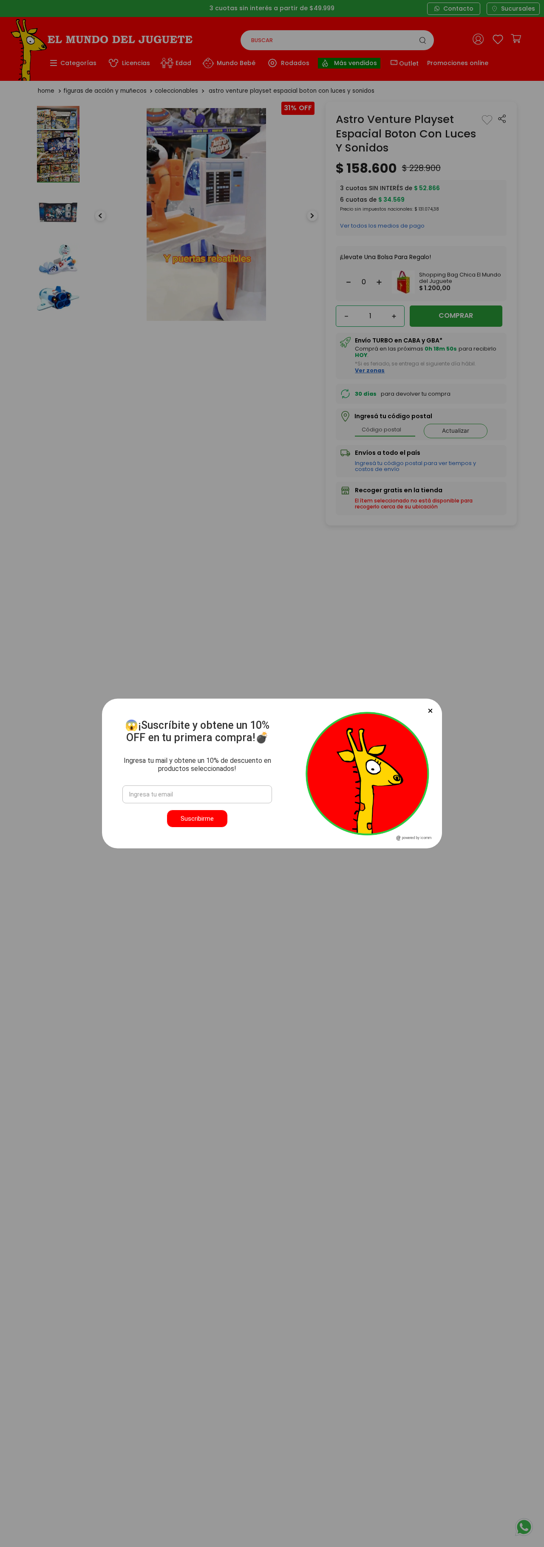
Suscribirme (197, 818)
